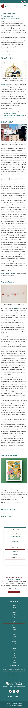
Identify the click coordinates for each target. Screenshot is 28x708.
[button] (14, 592)
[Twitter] (22, 2)
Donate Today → (14, 696)
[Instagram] (25, 2)
